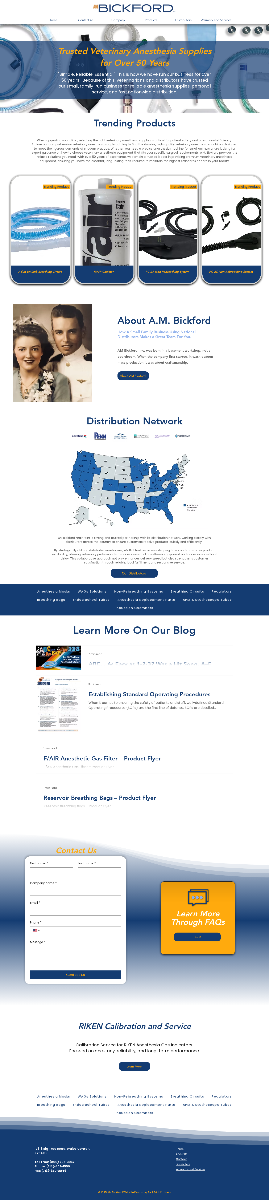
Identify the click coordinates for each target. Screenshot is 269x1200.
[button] (118, 19)
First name (39, 863)
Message (37, 942)
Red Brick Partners (159, 1192)
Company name (43, 883)
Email (35, 903)
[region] (40, 229)
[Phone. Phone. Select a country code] (37, 930)
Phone (36, 923)
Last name (87, 863)
